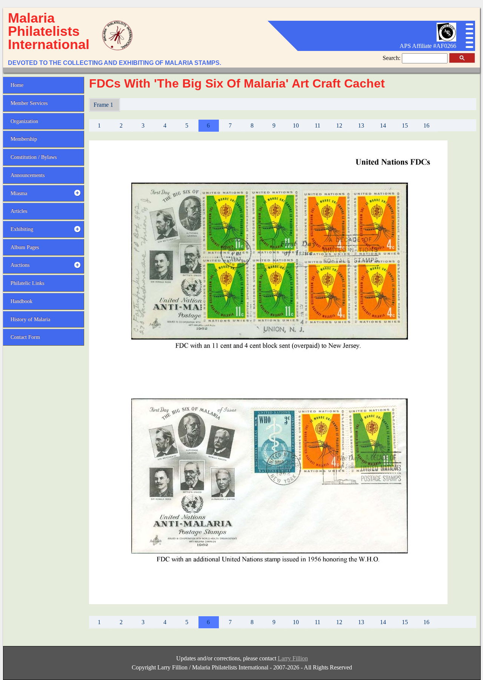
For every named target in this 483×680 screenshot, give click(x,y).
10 (296, 125)
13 (361, 125)
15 (405, 125)
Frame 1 (104, 105)
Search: (392, 58)
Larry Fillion (293, 658)
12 (339, 125)
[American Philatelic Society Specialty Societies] (446, 39)
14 (383, 125)
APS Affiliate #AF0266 (428, 46)
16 (426, 125)
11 (317, 125)
